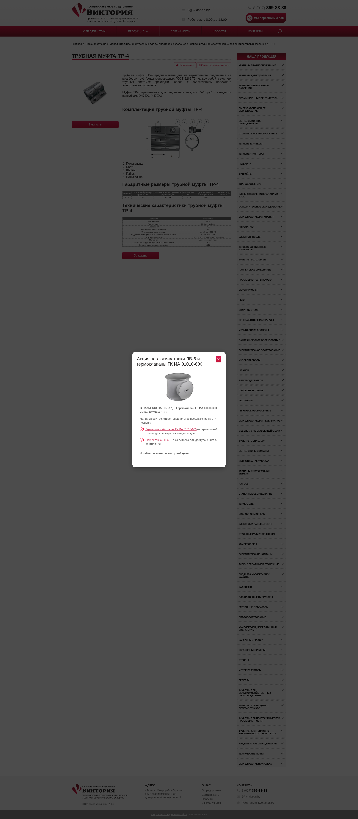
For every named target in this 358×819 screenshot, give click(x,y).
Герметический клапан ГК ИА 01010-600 (171, 429)
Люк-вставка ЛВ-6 (157, 439)
